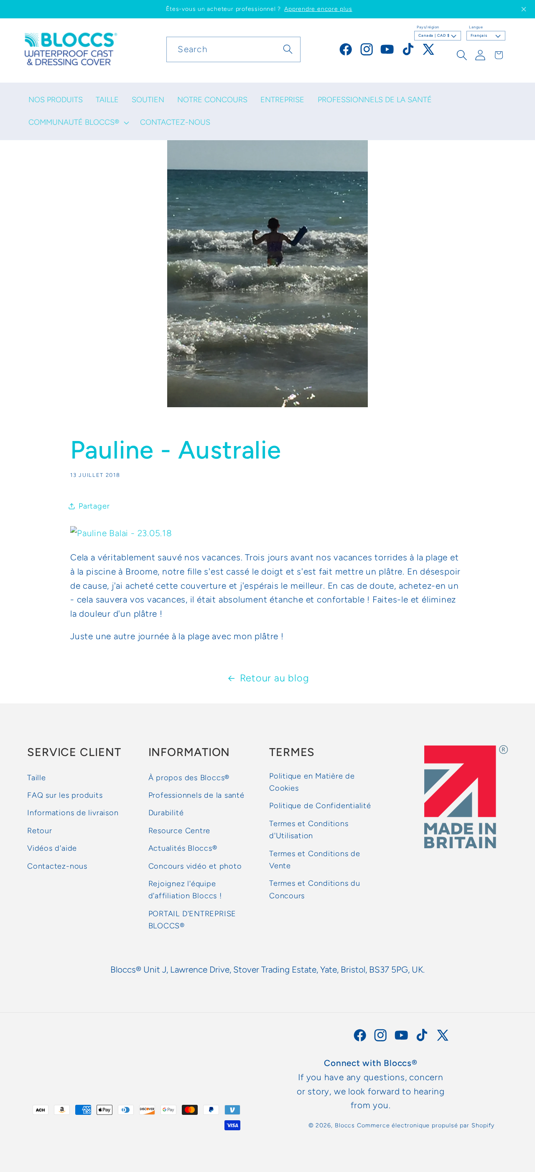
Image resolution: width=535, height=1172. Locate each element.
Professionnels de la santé (196, 795)
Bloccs (345, 1125)
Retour (39, 831)
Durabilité (166, 813)
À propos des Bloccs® (189, 777)
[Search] (288, 49)
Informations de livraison (73, 813)
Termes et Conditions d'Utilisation (309, 830)
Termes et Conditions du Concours (314, 889)
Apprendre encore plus (318, 9)
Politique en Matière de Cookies (312, 782)
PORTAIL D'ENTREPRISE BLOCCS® (192, 919)
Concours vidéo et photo (195, 866)
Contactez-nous (57, 866)
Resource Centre (179, 831)
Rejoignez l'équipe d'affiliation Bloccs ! (185, 890)
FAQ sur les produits (65, 795)
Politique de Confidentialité (320, 806)
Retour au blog (274, 678)
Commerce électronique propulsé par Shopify (425, 1125)
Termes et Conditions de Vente (314, 859)
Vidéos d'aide (52, 848)
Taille (36, 777)
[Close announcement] (524, 9)
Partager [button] (94, 505)
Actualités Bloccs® (182, 848)
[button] (78, 122)
